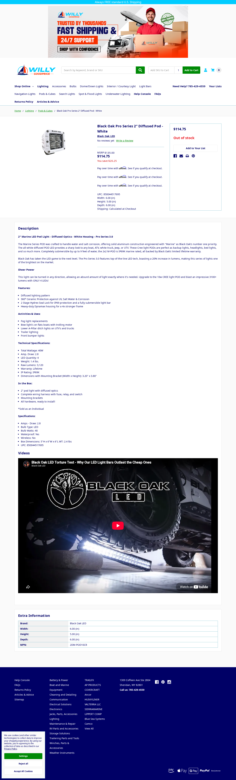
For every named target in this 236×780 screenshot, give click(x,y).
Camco (88, 723)
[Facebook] (175, 156)
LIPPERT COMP (93, 714)
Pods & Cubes (47, 94)
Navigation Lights (25, 94)
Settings (23, 756)
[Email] (181, 156)
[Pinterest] (193, 156)
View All (89, 728)
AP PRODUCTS (93, 685)
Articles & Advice (48, 101)
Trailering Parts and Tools (64, 738)
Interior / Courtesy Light (121, 86)
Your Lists (215, 86)
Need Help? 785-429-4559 (189, 86)
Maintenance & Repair (62, 723)
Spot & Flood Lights (90, 94)
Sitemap (19, 699)
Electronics (56, 709)
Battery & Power (59, 680)
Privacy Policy (10, 748)
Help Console (142, 94)
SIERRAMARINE (93, 709)
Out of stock (183, 137)
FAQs (157, 94)
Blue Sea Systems (95, 718)
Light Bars (145, 86)
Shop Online (22, 86)
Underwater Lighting (118, 94)
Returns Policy (24, 101)
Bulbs (73, 86)
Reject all (23, 763)
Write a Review (124, 140)
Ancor (88, 694)
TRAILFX (89, 680)
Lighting (43, 86)
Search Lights (67, 94)
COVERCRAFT (92, 689)
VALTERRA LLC (93, 704)
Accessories (59, 86)
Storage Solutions (60, 733)
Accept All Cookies (23, 771)
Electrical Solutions (61, 704)
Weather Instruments (62, 752)
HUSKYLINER (92, 699)
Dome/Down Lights (91, 86)
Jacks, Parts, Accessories (63, 714)
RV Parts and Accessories (64, 728)
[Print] (187, 156)
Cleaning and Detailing (63, 694)
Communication (59, 699)
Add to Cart (191, 70)
